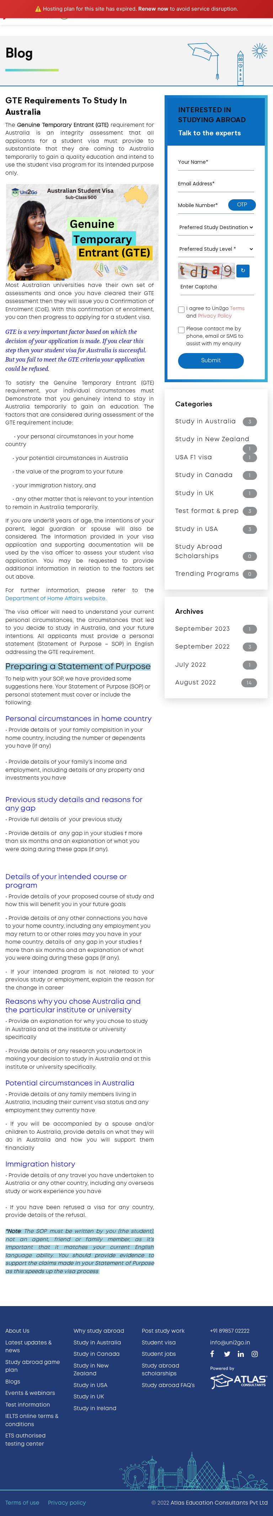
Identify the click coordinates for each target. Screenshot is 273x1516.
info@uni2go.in (230, 1343)
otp (242, 204)
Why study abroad (99, 1331)
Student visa (159, 1343)
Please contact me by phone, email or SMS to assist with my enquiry (214, 336)
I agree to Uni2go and (215, 312)
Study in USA (90, 1385)
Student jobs (159, 1354)
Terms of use (22, 1503)
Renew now (153, 8)
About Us (17, 1331)
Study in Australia (97, 1343)
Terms (237, 309)
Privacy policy (67, 1503)
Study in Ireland (95, 1408)
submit (211, 360)
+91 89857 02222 (230, 1331)
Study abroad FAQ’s (168, 1385)
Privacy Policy (215, 316)
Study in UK (89, 1397)
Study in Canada (97, 1354)
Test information (27, 1405)
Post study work (163, 1331)
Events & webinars (30, 1393)
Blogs (12, 1382)
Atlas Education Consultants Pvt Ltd (219, 1503)
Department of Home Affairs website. (56, 598)
